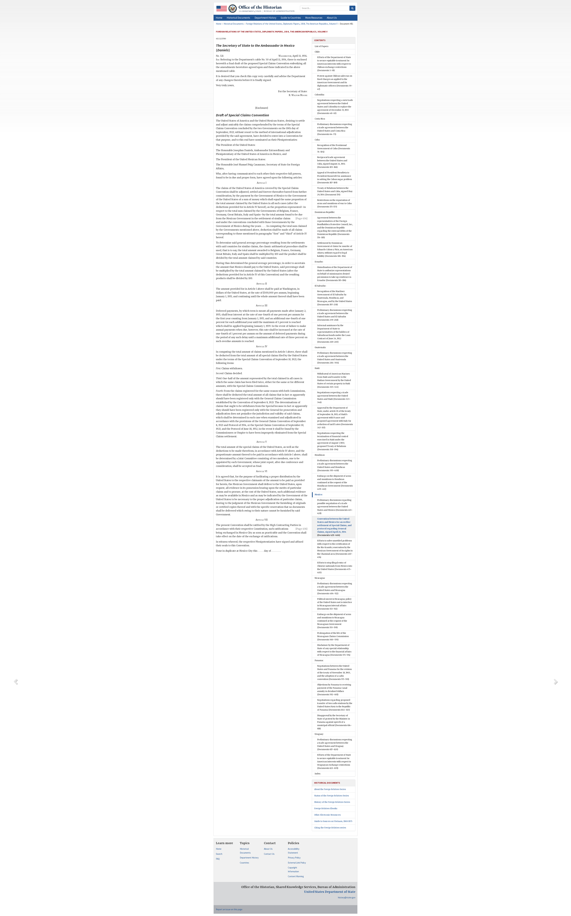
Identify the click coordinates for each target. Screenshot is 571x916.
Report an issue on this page (229, 909)
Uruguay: (319, 734)
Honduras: (320, 455)
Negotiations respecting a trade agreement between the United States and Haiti (334, 397)
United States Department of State (329, 892)
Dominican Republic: (325, 212)
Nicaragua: (320, 578)
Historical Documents (245, 850)
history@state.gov (346, 897)
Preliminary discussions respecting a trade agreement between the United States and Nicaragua (334, 588)
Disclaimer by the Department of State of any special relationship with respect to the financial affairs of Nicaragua (334, 650)
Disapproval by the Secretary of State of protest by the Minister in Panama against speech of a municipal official (334, 722)
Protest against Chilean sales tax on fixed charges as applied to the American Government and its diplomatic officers (335, 82)
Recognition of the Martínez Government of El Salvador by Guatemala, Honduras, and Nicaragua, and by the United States (334, 298)
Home (218, 848)
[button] (238, 18)
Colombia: (319, 94)
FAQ (218, 858)
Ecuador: (319, 262)
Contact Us (269, 853)
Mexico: (319, 494)
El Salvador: (320, 286)
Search (219, 853)
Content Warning (296, 876)
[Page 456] (301, 218)
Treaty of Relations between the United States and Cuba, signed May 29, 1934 (335, 191)
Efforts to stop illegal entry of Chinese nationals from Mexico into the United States (334, 567)
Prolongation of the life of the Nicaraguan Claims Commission (333, 636)
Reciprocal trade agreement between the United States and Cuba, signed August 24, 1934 (332, 162)
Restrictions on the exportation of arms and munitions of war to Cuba (334, 203)
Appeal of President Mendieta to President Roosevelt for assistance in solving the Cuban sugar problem (334, 177)
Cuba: (317, 140)
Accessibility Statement (293, 850)
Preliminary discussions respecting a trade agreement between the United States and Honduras (334, 465)
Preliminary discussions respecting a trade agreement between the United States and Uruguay (334, 744)
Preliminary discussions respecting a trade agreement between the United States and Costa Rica (334, 129)
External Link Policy (297, 862)
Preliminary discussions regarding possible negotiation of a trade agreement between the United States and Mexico (335, 506)
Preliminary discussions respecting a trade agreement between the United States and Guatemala (334, 358)
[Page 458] (301, 528)
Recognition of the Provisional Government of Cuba (333, 148)
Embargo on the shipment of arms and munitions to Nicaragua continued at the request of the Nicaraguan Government (334, 621)
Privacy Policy (294, 857)
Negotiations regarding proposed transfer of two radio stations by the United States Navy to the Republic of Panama (334, 705)
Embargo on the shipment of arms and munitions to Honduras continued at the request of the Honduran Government (335, 482)
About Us (268, 848)
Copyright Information (293, 869)
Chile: (317, 52)
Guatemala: (320, 347)
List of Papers (321, 46)
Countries (244, 862)
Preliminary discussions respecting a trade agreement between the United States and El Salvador (334, 315)
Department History (249, 857)
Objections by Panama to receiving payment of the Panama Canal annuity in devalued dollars (334, 689)
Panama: (319, 660)
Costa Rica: (320, 119)
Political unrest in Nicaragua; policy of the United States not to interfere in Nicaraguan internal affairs (334, 604)
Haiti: (317, 368)
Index (317, 773)
